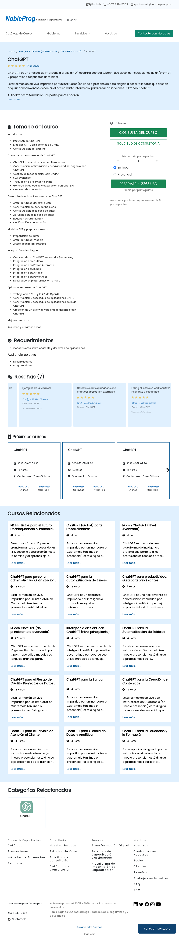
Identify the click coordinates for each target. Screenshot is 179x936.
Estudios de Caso (63, 851)
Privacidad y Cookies (89, 927)
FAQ (137, 884)
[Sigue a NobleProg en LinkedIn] (136, 904)
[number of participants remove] (119, 161)
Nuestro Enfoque (63, 845)
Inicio (12, 51)
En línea (123, 168)
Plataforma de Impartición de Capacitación (104, 867)
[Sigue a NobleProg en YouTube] (158, 904)
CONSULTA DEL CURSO (138, 132)
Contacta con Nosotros (154, 33)
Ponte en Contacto (157, 929)
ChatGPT (91, 51)
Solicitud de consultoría (59, 859)
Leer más (14, 99)
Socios (139, 860)
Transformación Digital (110, 845)
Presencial (125, 175)
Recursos (15, 863)
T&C (137, 890)
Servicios (81, 33)
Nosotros (111, 33)
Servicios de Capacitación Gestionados (102, 854)
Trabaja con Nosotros (151, 878)
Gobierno (53, 33)
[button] (167, 470)
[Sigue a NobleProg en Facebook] (147, 904)
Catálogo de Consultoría (60, 868)
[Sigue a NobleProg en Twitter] (141, 904)
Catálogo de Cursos (19, 33)
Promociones (18, 851)
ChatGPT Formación (71, 51)
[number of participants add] (158, 161)
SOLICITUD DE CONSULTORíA (138, 143)
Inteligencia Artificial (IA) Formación (38, 51)
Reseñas (140, 872)
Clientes (140, 866)
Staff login (89, 934)
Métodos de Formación (26, 857)
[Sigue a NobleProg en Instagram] (152, 904)
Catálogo (15, 845)
